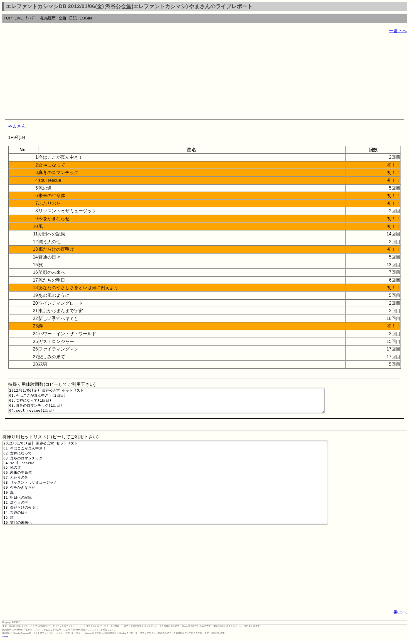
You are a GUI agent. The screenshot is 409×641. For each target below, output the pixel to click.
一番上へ (398, 612)
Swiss (5, 636)
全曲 (62, 18)
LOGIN (86, 18)
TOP (8, 18)
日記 (73, 18)
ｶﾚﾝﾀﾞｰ (31, 18)
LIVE (18, 18)
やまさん (17, 126)
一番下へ (398, 30)
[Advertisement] (169, 78)
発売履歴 (48, 18)
